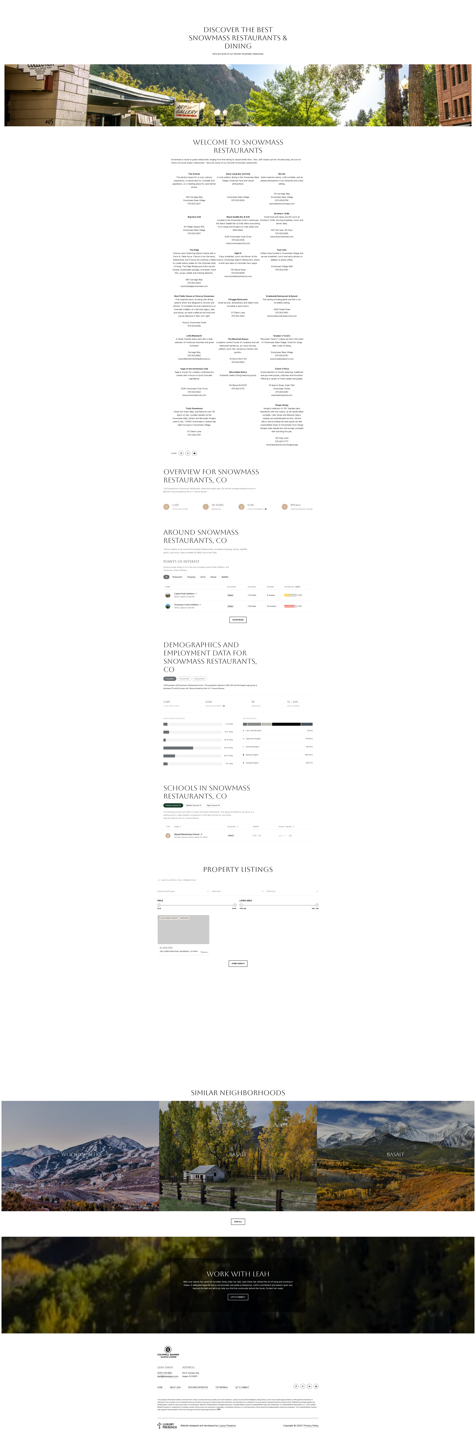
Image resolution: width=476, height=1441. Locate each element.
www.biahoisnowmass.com (281, 203)
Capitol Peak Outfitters (184, 594)
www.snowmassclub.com (238, 243)
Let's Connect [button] (238, 1297)
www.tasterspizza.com (281, 395)
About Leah (175, 1387)
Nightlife (226, 577)
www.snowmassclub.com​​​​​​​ (194, 395)
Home (160, 1387)
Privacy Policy (311, 1425)
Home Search (238, 963)
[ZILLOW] (316, 1386)
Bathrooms (216, 891)
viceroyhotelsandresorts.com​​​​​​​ (238, 276)
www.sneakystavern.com (282, 359)
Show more (238, 620)
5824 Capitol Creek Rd (184, 597)
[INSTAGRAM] (302, 1386)
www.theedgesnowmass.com (194, 286)
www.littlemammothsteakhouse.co (194, 359)
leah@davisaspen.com (167, 1376)
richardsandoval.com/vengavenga (282, 444)
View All (238, 1222)
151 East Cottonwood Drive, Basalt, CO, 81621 (190, 837)
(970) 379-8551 (164, 1373)
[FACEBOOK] (296, 1386)
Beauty (215, 577)
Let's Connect (242, 1387)
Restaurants (178, 577)
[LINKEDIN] (309, 1386)
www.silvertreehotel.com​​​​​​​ (281, 236)
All (167, 577)
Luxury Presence (227, 1425)
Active (204, 577)
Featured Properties (198, 1387)
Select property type (166, 891)
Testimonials (221, 1387)
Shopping (192, 577)
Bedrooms (271, 891)
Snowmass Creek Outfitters (186, 605)
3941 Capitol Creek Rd (184, 608)
